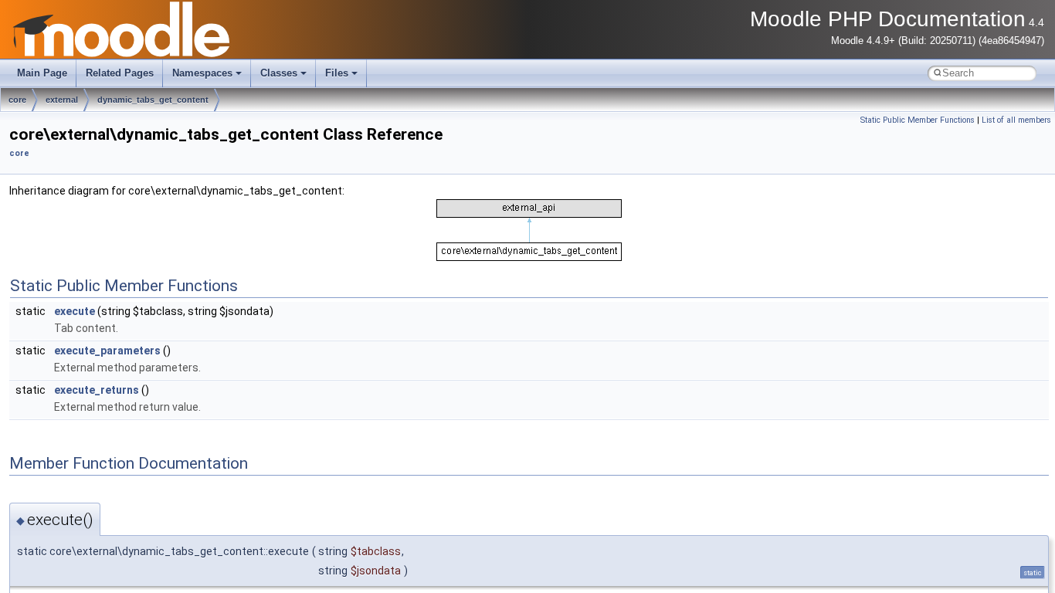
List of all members (1016, 120)
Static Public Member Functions (917, 120)
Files (336, 73)
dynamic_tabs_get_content (153, 99)
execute (74, 311)
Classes (278, 73)
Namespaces (202, 73)
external (62, 99)
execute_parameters (107, 350)
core (17, 99)
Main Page (42, 73)
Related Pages (120, 73)
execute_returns (96, 390)
